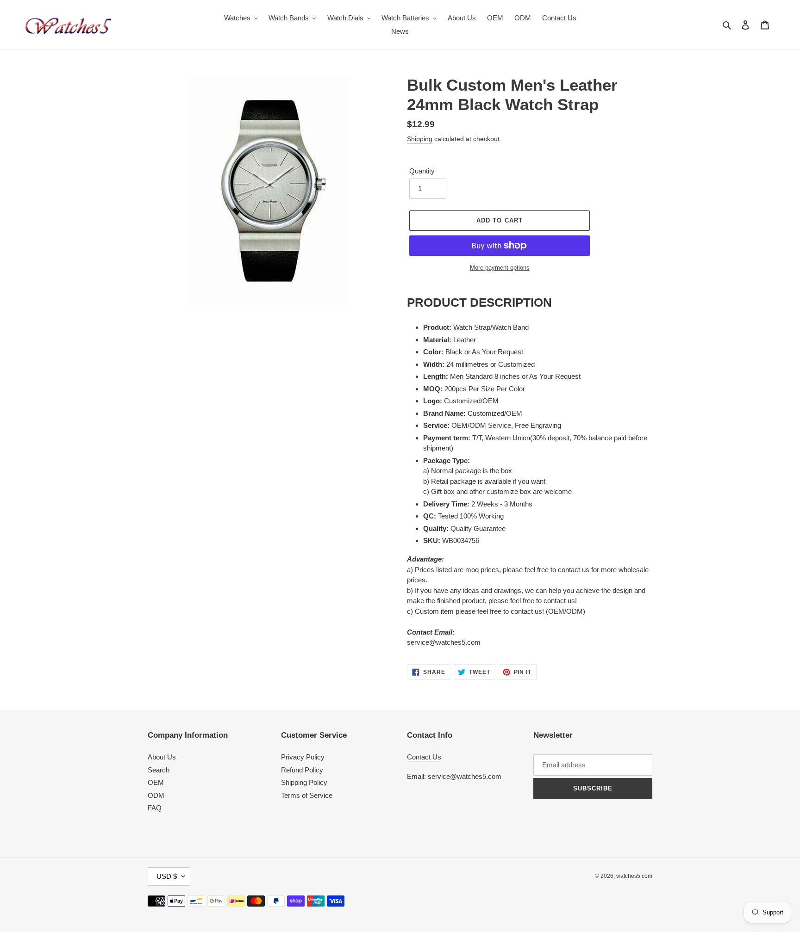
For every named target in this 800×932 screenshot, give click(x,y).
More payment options (500, 267)
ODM (156, 795)
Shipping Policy (304, 782)
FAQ (155, 808)
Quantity (422, 171)
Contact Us (424, 757)
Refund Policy (302, 770)
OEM (156, 782)
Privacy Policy (303, 757)
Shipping (419, 138)
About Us (162, 757)
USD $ (166, 876)
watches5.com (634, 876)
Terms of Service (306, 795)
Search (158, 770)
